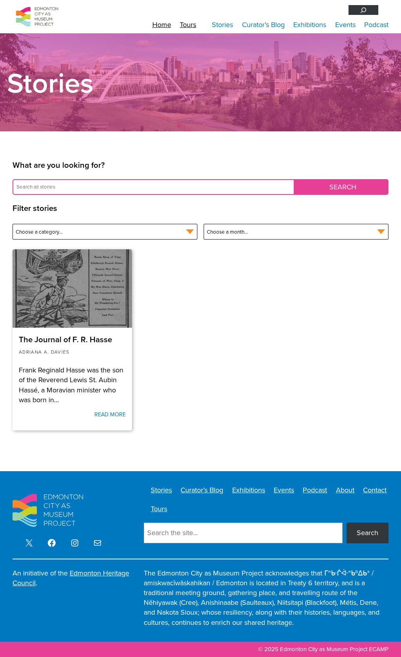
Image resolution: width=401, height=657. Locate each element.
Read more (110, 414)
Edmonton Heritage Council (71, 578)
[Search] (363, 10)
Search (367, 533)
